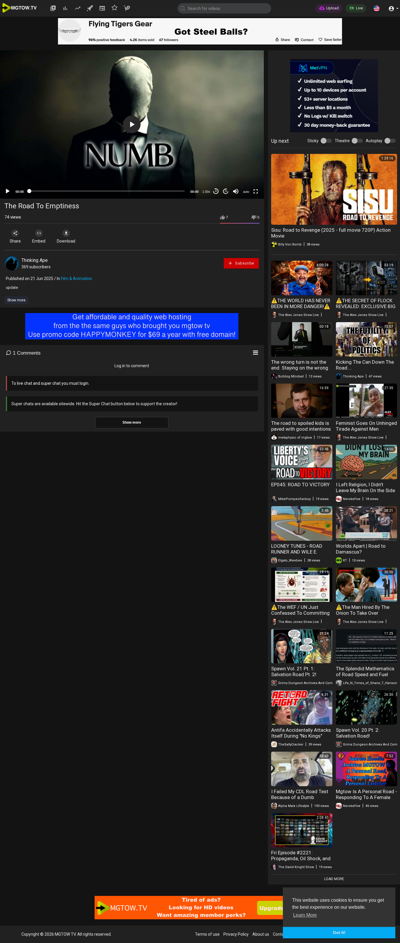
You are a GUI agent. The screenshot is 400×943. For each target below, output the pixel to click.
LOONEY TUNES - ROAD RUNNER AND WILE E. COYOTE (296, 552)
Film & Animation (76, 278)
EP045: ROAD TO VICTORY (300, 484)
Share (15, 241)
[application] (132, 124)
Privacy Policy (236, 934)
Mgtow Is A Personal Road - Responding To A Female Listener (366, 797)
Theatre (342, 140)
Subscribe (244, 263)
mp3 (244, 177)
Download (66, 241)
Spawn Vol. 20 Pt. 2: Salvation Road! (358, 733)
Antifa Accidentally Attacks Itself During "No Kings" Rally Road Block (301, 736)
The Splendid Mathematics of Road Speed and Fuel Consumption (365, 674)
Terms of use (207, 934)
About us (260, 934)
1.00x (206, 191)
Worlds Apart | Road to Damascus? (361, 549)
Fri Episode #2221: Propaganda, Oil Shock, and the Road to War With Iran (301, 858)
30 (216, 191)
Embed (38, 241)
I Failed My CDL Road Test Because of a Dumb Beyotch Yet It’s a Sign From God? (301, 800)
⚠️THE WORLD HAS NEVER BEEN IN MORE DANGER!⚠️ (300, 303)
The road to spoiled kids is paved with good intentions (301, 426)
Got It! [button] (339, 932)
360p (244, 159)
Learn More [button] (305, 915)
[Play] (8, 191)
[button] (376, 8)
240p (244, 168)
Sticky (313, 140)
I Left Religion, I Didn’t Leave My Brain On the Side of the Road (365, 490)
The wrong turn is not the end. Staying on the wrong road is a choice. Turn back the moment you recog (300, 370)
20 (226, 191)
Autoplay (374, 140)
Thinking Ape (34, 260)
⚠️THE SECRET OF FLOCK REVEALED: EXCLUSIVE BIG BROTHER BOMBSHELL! (366, 306)
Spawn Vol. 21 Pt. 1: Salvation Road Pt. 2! (293, 671)
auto (246, 191)
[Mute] (236, 191)
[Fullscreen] (256, 191)
